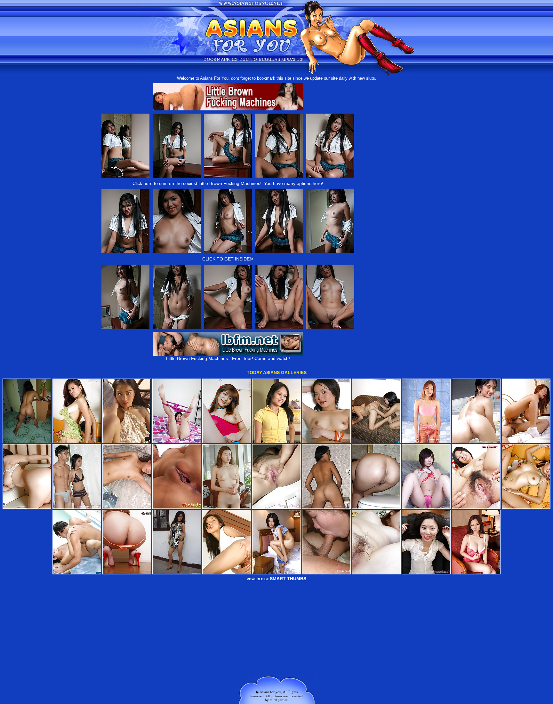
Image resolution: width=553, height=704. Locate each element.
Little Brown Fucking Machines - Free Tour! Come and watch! (228, 358)
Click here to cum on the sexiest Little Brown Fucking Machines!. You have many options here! (227, 183)
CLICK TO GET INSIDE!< (227, 258)
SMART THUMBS (288, 578)
